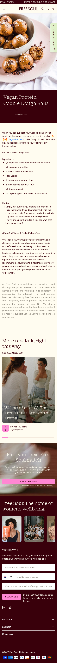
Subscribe (11, 596)
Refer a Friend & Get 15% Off (37, 2)
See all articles (12, 352)
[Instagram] (4, 607)
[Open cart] (52, 8)
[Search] (43, 9)
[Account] (48, 9)
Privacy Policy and (37, 598)
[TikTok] (10, 607)
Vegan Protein (15, 139)
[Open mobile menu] (4, 9)
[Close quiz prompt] (53, 25)
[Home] (28, 9)
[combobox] (7, 576)
